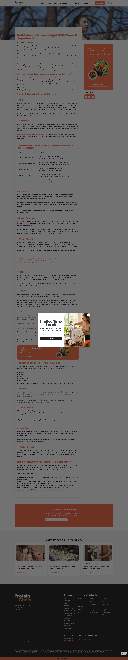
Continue (51, 338)
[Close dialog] (88, 315)
